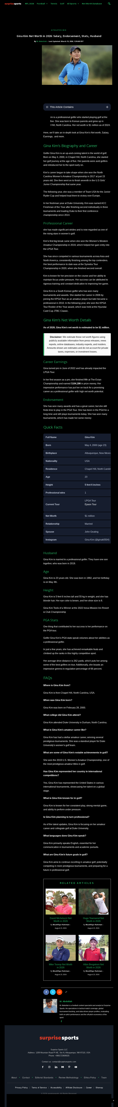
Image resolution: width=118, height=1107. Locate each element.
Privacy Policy (21, 1087)
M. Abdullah (41, 41)
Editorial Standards (44, 1077)
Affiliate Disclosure (74, 1087)
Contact (26, 1077)
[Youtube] (76, 1067)
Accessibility (56, 1087)
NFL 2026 (29, 4)
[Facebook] (46, 992)
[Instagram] (49, 1067)
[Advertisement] (59, 14)
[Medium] (62, 1067)
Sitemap (99, 1087)
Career (89, 1087)
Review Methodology (68, 1077)
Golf (62, 4)
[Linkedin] (56, 1067)
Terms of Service (39, 1087)
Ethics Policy (90, 1077)
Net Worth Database (92, 4)
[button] (109, 4)
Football (41, 4)
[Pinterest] (69, 1067)
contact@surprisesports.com (64, 1062)
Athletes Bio (58, 30)
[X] (53, 992)
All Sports (71, 4)
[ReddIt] (59, 992)
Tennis (54, 4)
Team (104, 1077)
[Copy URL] (66, 992)
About (14, 1077)
